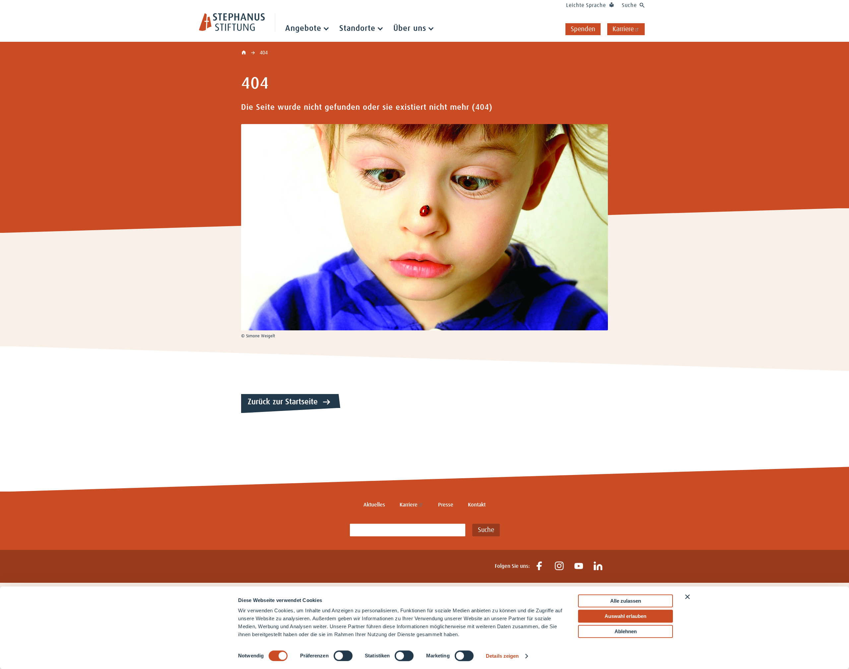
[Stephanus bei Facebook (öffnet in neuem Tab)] (539, 566)
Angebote (303, 29)
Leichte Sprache (586, 5)
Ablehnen (626, 631)
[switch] (343, 655)
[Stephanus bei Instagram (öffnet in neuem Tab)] (559, 566)
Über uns (409, 29)
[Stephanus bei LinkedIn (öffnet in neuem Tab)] (598, 566)
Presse (445, 504)
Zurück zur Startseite (283, 402)
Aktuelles (374, 504)
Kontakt (477, 504)
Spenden (583, 29)
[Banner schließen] (687, 596)
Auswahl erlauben (625, 616)
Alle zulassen (625, 601)
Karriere (623, 29)
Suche (629, 5)
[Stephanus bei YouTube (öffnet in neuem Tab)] (578, 566)
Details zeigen (502, 656)
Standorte (357, 29)
